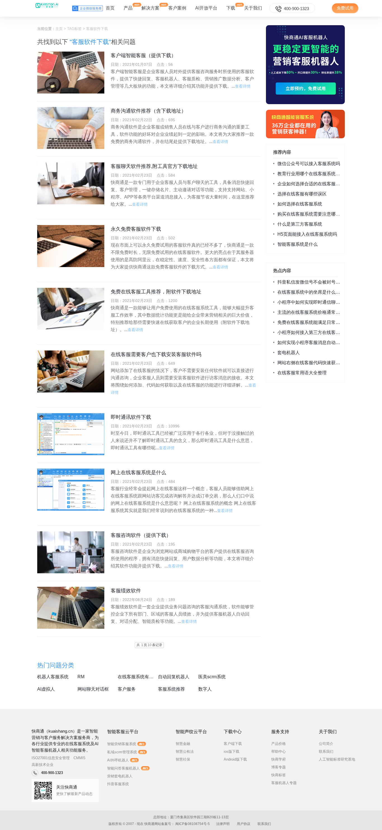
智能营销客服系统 (121, 744)
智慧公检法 (185, 751)
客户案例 (177, 8)
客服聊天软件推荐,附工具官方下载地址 (154, 166)
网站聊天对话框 (93, 689)
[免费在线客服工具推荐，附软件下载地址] (70, 309)
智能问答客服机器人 (123, 768)
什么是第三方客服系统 (299, 224)
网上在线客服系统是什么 (138, 472)
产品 (128, 8)
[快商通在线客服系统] (305, 124)
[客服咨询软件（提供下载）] (70, 552)
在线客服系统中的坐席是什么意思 (311, 292)
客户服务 (127, 689)
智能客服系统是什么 (297, 244)
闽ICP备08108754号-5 (192, 824)
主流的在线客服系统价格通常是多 (311, 312)
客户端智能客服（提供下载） (143, 55)
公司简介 (326, 744)
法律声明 (223, 824)
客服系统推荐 (171, 689)
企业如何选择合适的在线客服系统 (311, 183)
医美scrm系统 (212, 676)
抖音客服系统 (118, 784)
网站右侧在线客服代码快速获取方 (311, 362)
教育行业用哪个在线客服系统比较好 (313, 173)
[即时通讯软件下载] (70, 434)
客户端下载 (233, 744)
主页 (59, 29)
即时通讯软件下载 (131, 417)
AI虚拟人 (46, 689)
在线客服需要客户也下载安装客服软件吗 (156, 354)
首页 (110, 8)
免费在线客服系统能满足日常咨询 (311, 322)
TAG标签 (74, 29)
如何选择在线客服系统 (299, 204)
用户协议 (243, 824)
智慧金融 (183, 744)
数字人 (205, 689)
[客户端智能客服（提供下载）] (70, 72)
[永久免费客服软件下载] (70, 246)
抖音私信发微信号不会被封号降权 (311, 282)
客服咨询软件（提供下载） (141, 535)
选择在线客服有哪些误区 (302, 193)
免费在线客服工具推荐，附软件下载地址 (156, 291)
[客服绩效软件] (70, 608)
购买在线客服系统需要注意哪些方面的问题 (319, 214)
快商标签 (278, 775)
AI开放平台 (206, 8)
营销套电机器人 (120, 776)
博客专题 (278, 767)
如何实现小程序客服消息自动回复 (311, 342)
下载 (230, 8)
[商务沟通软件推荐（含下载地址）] (70, 128)
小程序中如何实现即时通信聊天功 (311, 302)
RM (80, 676)
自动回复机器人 (173, 676)
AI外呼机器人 (118, 760)
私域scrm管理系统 (122, 752)
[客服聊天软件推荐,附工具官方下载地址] (70, 183)
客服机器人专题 (284, 783)
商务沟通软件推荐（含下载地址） (148, 111)
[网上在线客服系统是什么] (70, 490)
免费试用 (345, 8)
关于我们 (253, 8)
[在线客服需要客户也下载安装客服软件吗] (70, 371)
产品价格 (278, 744)
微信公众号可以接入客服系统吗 (308, 163)
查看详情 (243, 86)
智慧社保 (183, 759)
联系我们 (326, 751)
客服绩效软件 (126, 590)
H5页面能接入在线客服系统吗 (307, 234)
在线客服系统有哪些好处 (142, 676)
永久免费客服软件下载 (136, 229)
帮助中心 (278, 751)
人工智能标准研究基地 (337, 759)
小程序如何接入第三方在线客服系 (311, 332)
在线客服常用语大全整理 (302, 372)
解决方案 (150, 8)
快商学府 (278, 759)
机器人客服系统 (53, 676)
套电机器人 (288, 352)
